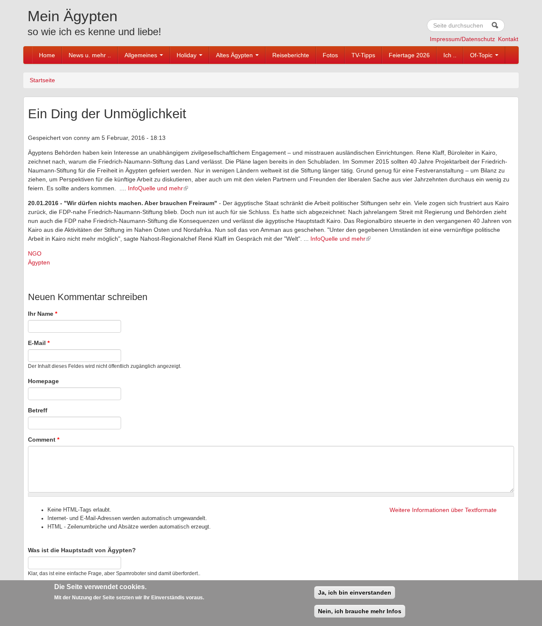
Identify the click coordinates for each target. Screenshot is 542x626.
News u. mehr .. (90, 55)
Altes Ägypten (235, 55)
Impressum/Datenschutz (462, 39)
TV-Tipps (363, 55)
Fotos (330, 55)
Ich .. (449, 55)
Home (47, 55)
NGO (34, 253)
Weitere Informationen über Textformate (443, 509)
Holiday (187, 55)
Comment (43, 439)
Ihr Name (42, 313)
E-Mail (39, 342)
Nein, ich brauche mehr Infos (359, 611)
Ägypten (39, 262)
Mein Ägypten (72, 16)
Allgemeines (141, 55)
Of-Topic (482, 55)
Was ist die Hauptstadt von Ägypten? (82, 550)
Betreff (37, 410)
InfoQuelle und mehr (155, 188)
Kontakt (508, 39)
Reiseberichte (290, 55)
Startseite (42, 80)
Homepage (43, 381)
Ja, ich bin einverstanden (354, 592)
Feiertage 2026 (409, 55)
